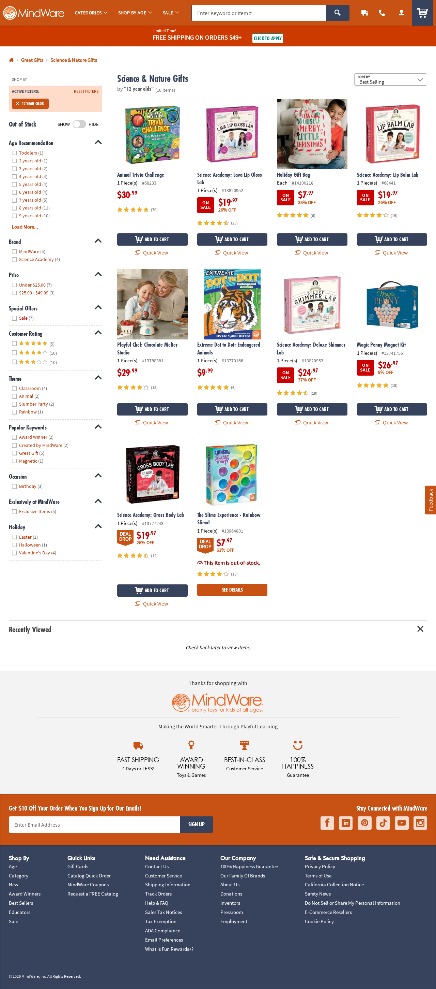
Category (18, 875)
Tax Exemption (160, 921)
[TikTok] (383, 823)
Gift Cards (77, 866)
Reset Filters (86, 91)
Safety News (318, 893)
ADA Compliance (162, 930)
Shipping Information (167, 884)
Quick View (155, 252)
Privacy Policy (320, 866)
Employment (233, 921)
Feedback (430, 500)
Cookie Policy (319, 921)
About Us (229, 884)
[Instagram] (420, 823)
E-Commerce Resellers (328, 912)
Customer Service (163, 875)
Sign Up (196, 824)
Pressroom (231, 912)
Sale (13, 921)
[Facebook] (327, 823)
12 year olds (33, 103)
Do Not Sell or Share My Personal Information (352, 903)
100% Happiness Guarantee (249, 866)
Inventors (230, 903)
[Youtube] (402, 823)
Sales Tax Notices (163, 912)
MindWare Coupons (88, 884)
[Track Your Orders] (365, 13)
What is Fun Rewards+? (169, 949)
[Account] (401, 13)
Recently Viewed (30, 629)
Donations (231, 893)
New (13, 884)
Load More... (25, 226)
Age (13, 866)
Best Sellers (21, 903)
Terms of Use (318, 875)
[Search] (337, 13)
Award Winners (25, 893)
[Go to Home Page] (11, 60)
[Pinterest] (365, 823)
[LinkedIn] (346, 823)
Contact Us (157, 866)
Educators (19, 912)
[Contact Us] (382, 13)
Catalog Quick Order (89, 875)
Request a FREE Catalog (92, 893)
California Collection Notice (334, 884)
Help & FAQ (156, 903)
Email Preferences (164, 939)
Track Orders (158, 893)
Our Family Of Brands (242, 875)
